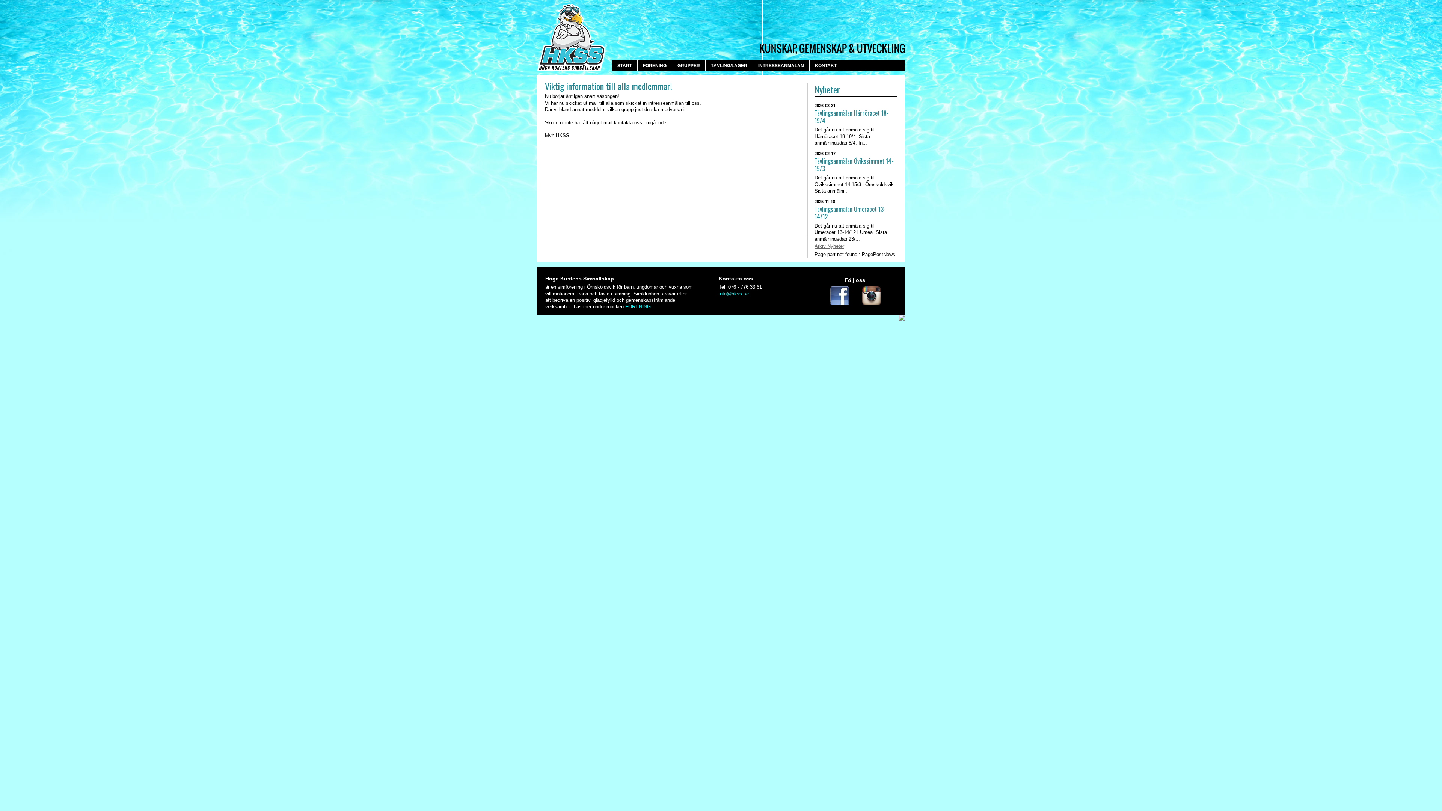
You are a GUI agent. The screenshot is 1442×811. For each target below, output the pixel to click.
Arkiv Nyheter (829, 246)
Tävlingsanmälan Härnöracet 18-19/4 (852, 117)
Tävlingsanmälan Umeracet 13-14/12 (850, 213)
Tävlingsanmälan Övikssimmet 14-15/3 (854, 165)
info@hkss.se (734, 294)
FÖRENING (638, 306)
